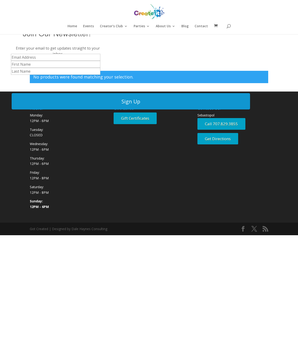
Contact (201, 26)
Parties (139, 26)
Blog (185, 26)
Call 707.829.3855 (221, 123)
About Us (163, 26)
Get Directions (218, 138)
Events (88, 26)
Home (72, 26)
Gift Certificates (135, 118)
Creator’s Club (111, 26)
